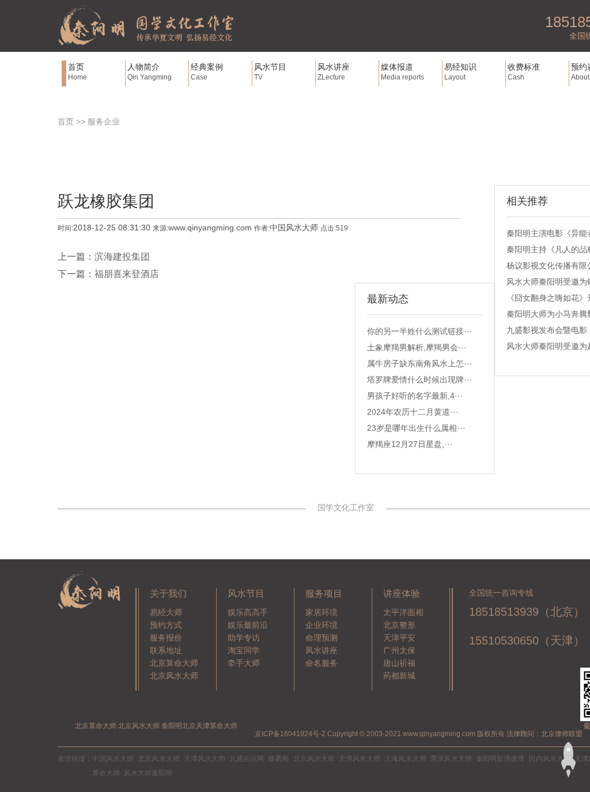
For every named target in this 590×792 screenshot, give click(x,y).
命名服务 (321, 663)
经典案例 (207, 71)
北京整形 (399, 625)
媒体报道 (402, 71)
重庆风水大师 (451, 759)
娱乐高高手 (248, 612)
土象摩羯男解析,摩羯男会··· (417, 347)
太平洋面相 (403, 612)
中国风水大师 (113, 759)
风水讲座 (333, 71)
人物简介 (149, 71)
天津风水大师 (204, 759)
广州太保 (399, 650)
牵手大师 (244, 663)
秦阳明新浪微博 (500, 759)
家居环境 (321, 612)
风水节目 (270, 71)
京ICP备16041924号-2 (290, 734)
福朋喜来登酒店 (126, 274)
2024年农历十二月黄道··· (413, 411)
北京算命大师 (174, 663)
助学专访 (244, 637)
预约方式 (166, 625)
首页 (77, 71)
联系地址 (166, 650)
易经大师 (166, 612)
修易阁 (278, 759)
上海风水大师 (405, 759)
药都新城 (399, 675)
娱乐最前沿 (248, 625)
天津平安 (399, 637)
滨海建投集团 (122, 257)
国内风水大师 (549, 759)
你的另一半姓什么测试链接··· (419, 331)
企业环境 (321, 625)
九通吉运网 (246, 759)
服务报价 (166, 637)
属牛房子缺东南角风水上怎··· (419, 363)
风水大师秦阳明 (148, 773)
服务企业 (104, 121)
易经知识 (460, 71)
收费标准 (524, 71)
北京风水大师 (174, 675)
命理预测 (321, 637)
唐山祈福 (399, 663)
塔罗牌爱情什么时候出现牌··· (419, 379)
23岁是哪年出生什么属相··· (416, 428)
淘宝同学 (244, 650)
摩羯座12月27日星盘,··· (410, 444)
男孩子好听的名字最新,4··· (415, 395)
